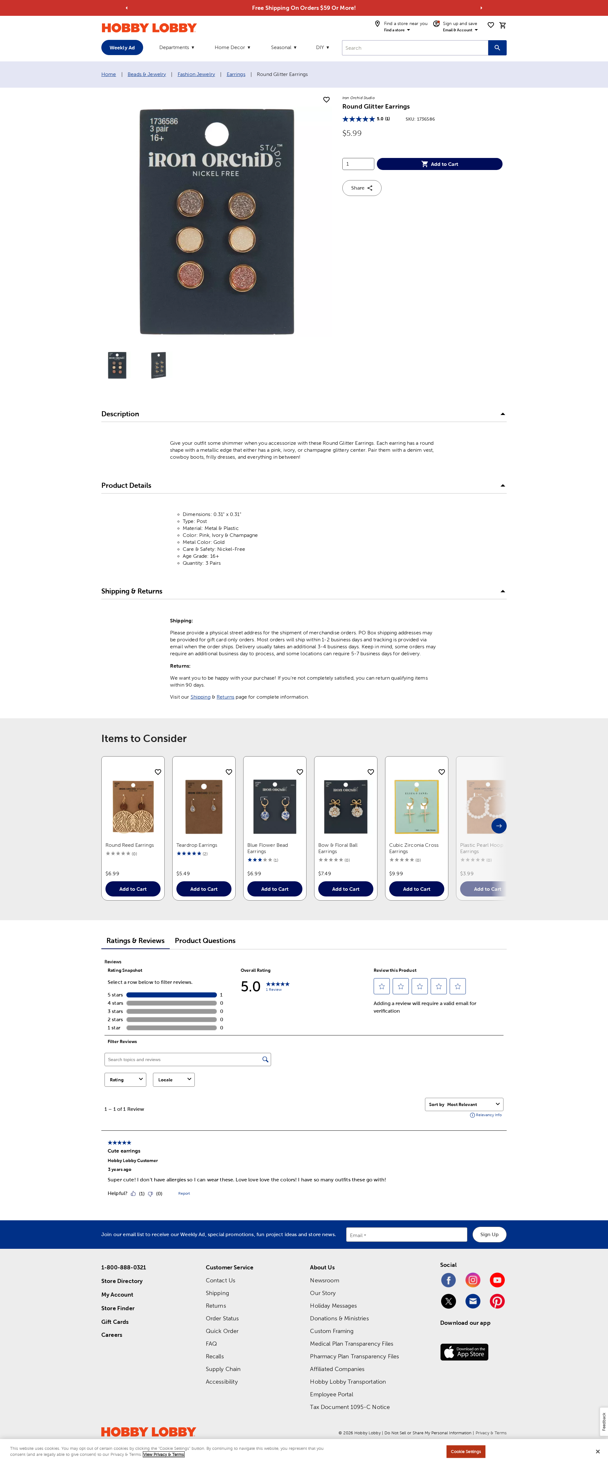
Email (356, 1235)
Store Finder (118, 1308)
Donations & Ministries (339, 1318)
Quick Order (222, 1331)
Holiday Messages (333, 1305)
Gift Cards (115, 1321)
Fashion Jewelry (196, 74)
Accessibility (222, 1381)
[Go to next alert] (481, 8)
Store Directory (121, 1281)
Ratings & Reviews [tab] (135, 941)
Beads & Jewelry (147, 74)
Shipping (201, 697)
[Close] (598, 1451)
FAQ (211, 1343)
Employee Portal (331, 1394)
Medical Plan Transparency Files (351, 1343)
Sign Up (489, 1234)
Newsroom (324, 1280)
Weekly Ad (122, 47)
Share (357, 188)
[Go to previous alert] (126, 8)
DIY (320, 47)
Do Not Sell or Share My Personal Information (428, 1432)
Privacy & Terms (491, 1432)
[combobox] (415, 47)
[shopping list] (491, 25)
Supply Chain (223, 1369)
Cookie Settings (466, 1451)
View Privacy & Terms (163, 1454)
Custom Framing (331, 1331)
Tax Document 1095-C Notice (350, 1407)
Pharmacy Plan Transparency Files (354, 1356)
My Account (117, 1294)
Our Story (322, 1293)
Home (108, 74)
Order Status (222, 1318)
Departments (174, 47)
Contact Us (221, 1280)
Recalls (215, 1356)
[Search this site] (497, 47)
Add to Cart (444, 164)
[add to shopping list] (326, 100)
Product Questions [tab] (205, 941)
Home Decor (230, 47)
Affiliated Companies (337, 1369)
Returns (225, 697)
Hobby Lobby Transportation (348, 1381)
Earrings (236, 74)
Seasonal (281, 47)
